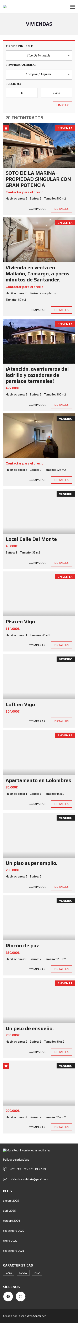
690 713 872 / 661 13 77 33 (28, 1169)
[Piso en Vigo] (39, 593)
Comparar (37, 208)
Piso (37, 1272)
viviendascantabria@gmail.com (29, 1179)
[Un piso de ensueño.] (39, 1000)
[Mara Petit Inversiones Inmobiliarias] (3, 7)
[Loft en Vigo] (39, 676)
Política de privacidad (16, 1159)
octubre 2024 (11, 1220)
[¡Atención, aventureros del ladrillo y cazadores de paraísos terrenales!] (39, 341)
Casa (9, 1272)
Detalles (61, 208)
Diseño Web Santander (32, 1316)
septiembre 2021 (13, 1250)
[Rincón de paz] (39, 917)
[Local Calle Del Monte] (39, 511)
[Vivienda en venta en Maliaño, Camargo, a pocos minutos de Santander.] (39, 239)
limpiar (63, 105)
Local (23, 1272)
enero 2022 (10, 1240)
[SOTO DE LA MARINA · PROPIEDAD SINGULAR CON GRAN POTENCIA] (39, 145)
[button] (39, 55)
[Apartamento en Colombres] (39, 752)
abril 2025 (9, 1210)
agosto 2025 (11, 1200)
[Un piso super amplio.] (39, 835)
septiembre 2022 (13, 1230)
